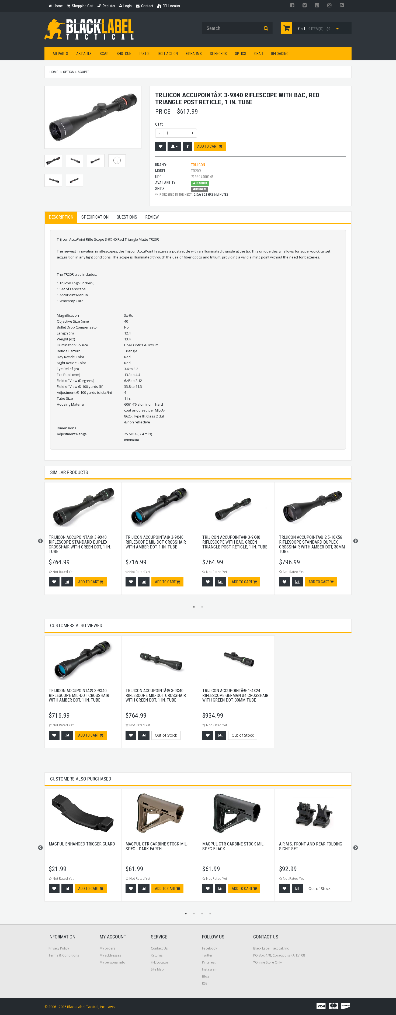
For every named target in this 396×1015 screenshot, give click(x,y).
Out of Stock (166, 735)
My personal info (112, 962)
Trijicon (198, 165)
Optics (240, 53)
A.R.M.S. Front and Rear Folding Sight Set (310, 846)
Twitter (207, 955)
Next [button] (355, 541)
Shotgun (124, 53)
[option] (82, 541)
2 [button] (202, 607)
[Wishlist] (160, 146)
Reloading (280, 53)
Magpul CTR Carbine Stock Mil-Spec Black (233, 846)
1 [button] (194, 607)
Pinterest (209, 962)
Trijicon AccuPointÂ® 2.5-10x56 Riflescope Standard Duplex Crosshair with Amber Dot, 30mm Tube (312, 544)
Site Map (157, 969)
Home (54, 72)
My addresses (110, 955)
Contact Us (159, 948)
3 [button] (202, 913)
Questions (127, 217)
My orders (107, 948)
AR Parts (60, 53)
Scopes (83, 72)
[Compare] (67, 581)
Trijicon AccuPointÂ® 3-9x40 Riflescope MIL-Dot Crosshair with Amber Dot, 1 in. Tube (156, 542)
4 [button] (210, 913)
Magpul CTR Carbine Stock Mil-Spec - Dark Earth (157, 846)
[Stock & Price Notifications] (174, 146)
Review (152, 217)
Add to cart (208, 146)
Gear (258, 53)
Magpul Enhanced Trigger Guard (82, 844)
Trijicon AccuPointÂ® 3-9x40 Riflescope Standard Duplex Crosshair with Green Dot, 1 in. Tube (80, 544)
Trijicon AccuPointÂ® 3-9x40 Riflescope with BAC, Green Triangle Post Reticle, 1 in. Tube (234, 542)
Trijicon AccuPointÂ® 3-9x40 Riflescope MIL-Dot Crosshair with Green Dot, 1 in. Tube (156, 695)
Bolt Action (168, 53)
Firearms (194, 53)
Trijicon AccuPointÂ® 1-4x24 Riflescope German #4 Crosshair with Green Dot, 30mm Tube (235, 695)
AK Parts (84, 53)
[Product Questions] (187, 146)
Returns (156, 955)
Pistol (145, 53)
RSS (204, 983)
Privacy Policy (58, 948)
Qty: (159, 124)
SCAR (104, 53)
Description (61, 217)
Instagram (209, 969)
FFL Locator (159, 962)
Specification (95, 217)
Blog (205, 976)
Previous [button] (40, 541)
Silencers (218, 53)
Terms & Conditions (63, 955)
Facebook (209, 948)
